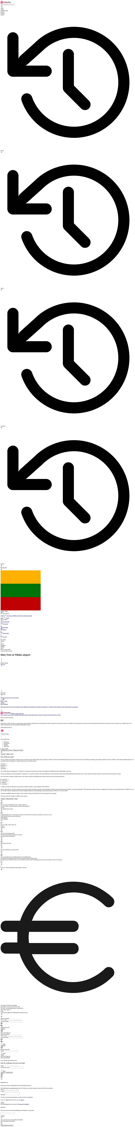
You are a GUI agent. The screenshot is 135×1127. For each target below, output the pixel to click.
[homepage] (6, 3)
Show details (5, 748)
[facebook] (2, 720)
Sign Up (3, 1045)
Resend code (9, 1072)
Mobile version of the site (17, 713)
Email (2, 1051)
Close (2, 1116)
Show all (3, 664)
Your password (4, 1021)
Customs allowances (32, 715)
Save (2, 1102)
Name (2, 1089)
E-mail (2, 1091)
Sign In (2, 1029)
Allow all (3, 798)
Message (3, 1094)
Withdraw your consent (6, 750)
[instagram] (1, 720)
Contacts (5, 715)
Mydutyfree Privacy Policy (54, 715)
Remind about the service (7, 1125)
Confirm (3, 1072)
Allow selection (10, 798)
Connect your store (42, 715)
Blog (20, 715)
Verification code (5, 1067)
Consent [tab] (3, 754)
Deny (16, 798)
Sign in (22, 1100)
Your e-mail (3, 1019)
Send (2, 1054)
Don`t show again (5, 1009)
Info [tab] (12, 754)
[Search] (2, 8)
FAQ (2, 715)
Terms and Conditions (13, 715)
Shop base (24, 715)
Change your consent (18, 750)
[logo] (6, 713)
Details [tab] (8, 754)
